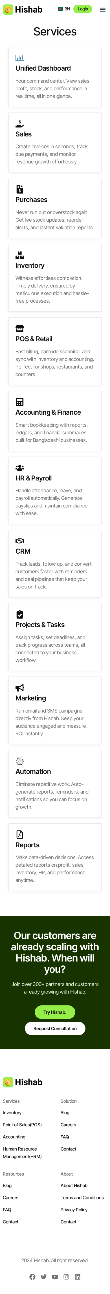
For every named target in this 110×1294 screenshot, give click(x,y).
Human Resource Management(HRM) (22, 1152)
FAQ (65, 1137)
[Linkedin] (77, 1277)
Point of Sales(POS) (22, 1124)
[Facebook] (32, 1277)
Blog (65, 1112)
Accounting (14, 1137)
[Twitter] (44, 1277)
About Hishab (74, 1185)
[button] (102, 9)
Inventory (12, 1112)
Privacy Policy (74, 1209)
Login (83, 9)
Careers (68, 1124)
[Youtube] (55, 1277)
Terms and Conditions (82, 1197)
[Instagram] (66, 1277)
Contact (68, 1149)
